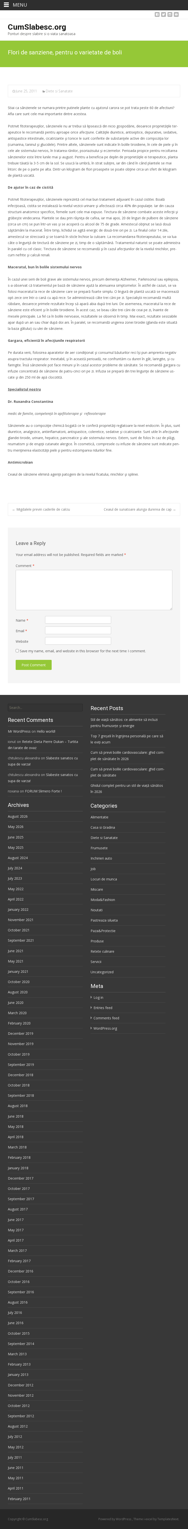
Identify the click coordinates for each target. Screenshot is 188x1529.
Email (21, 631)
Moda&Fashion (103, 899)
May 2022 (16, 889)
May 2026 (16, 826)
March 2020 (17, 1013)
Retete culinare (102, 951)
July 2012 (15, 1436)
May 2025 (16, 847)
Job (93, 868)
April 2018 (16, 1136)
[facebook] (157, 15)
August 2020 (18, 992)
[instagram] (169, 15)
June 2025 (16, 837)
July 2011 (15, 1457)
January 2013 (18, 1374)
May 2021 (16, 961)
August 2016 (18, 1302)
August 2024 (18, 857)
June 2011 (16, 1467)
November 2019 (21, 1043)
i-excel (148, 1519)
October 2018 (19, 1085)
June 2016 (16, 1322)
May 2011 (16, 1478)
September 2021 (21, 940)
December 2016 (20, 1271)
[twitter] (163, 15)
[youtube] (176, 15)
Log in (98, 997)
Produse (97, 941)
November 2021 (21, 919)
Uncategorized (102, 972)
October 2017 (19, 1188)
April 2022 (16, 899)
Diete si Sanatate (59, 91)
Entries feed (103, 1007)
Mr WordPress (19, 731)
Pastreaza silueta (104, 920)
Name (22, 620)
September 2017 (21, 1198)
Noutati (97, 910)
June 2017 (16, 1219)
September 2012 (21, 1416)
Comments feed (106, 1018)
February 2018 (19, 1157)
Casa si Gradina (103, 827)
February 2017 (19, 1260)
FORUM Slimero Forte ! (43, 791)
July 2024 (15, 868)
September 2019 (21, 1064)
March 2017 (17, 1250)
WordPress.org (105, 1028)
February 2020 (19, 1023)
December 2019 (20, 1033)
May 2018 (16, 1126)
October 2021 (19, 930)
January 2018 (18, 1168)
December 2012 (20, 1385)
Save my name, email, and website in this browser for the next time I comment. (83, 651)
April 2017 (16, 1240)
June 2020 (16, 1002)
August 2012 (18, 1426)
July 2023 (15, 878)
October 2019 (19, 1054)
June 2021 (16, 951)
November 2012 (21, 1395)
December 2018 (20, 1075)
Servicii (96, 961)
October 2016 (19, 1281)
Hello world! (46, 731)
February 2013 (19, 1364)
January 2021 (18, 971)
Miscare (97, 889)
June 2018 (16, 1116)
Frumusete (99, 848)
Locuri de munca (104, 879)
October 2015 (19, 1333)
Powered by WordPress (115, 1519)
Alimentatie (99, 817)
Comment (25, 565)
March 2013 (17, 1354)
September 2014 (21, 1343)
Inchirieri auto (101, 858)
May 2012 (16, 1447)
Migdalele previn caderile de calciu (41, 509)
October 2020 (19, 981)
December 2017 (20, 1178)
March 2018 (17, 1147)
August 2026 (18, 816)
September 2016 (21, 1292)
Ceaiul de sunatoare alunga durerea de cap (140, 509)
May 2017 (16, 1230)
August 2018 (18, 1105)
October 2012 (19, 1405)
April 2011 (16, 1488)
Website (22, 641)
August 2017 (18, 1209)
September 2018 (21, 1095)
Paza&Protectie (103, 930)
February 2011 (19, 1498)
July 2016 (15, 1312)
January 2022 (18, 909)
